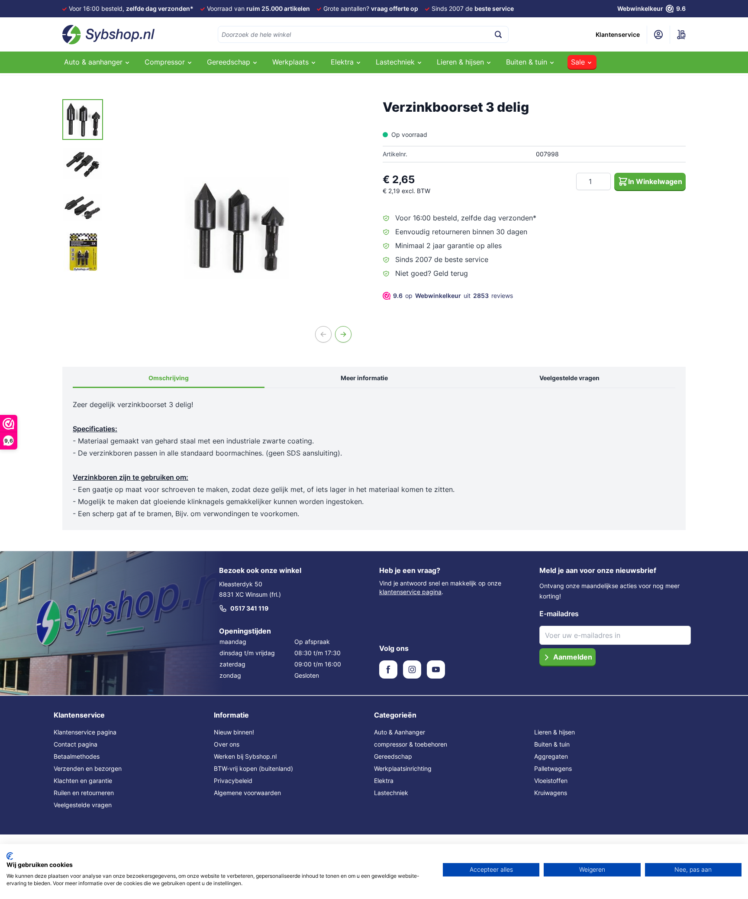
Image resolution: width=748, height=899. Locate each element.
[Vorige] (323, 334)
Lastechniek (391, 792)
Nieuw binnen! (234, 732)
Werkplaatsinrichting (403, 768)
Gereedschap (393, 756)
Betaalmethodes (77, 756)
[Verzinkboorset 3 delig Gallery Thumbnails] (82, 185)
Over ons (226, 744)
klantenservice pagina (410, 591)
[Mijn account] (658, 34)
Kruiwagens (550, 792)
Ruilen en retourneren (84, 792)
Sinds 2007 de (473, 8)
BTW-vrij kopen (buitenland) (253, 768)
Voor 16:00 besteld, (131, 8)
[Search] (498, 34)
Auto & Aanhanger (399, 732)
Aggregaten (551, 756)
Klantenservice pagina (85, 732)
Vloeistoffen (550, 780)
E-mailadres (559, 613)
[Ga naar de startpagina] (108, 35)
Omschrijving (168, 378)
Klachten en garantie (83, 780)
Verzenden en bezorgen (88, 768)
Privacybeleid (233, 780)
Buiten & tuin (552, 744)
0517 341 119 (249, 608)
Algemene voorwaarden (247, 792)
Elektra (383, 780)
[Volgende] (343, 334)
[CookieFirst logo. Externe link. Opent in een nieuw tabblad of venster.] (9, 856)
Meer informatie (364, 378)
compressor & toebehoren (410, 744)
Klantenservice (618, 34)
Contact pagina (75, 744)
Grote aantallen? (370, 8)
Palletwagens (553, 768)
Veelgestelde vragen (569, 378)
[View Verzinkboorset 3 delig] (82, 119)
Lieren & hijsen (554, 732)
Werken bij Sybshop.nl (245, 756)
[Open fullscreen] (236, 227)
